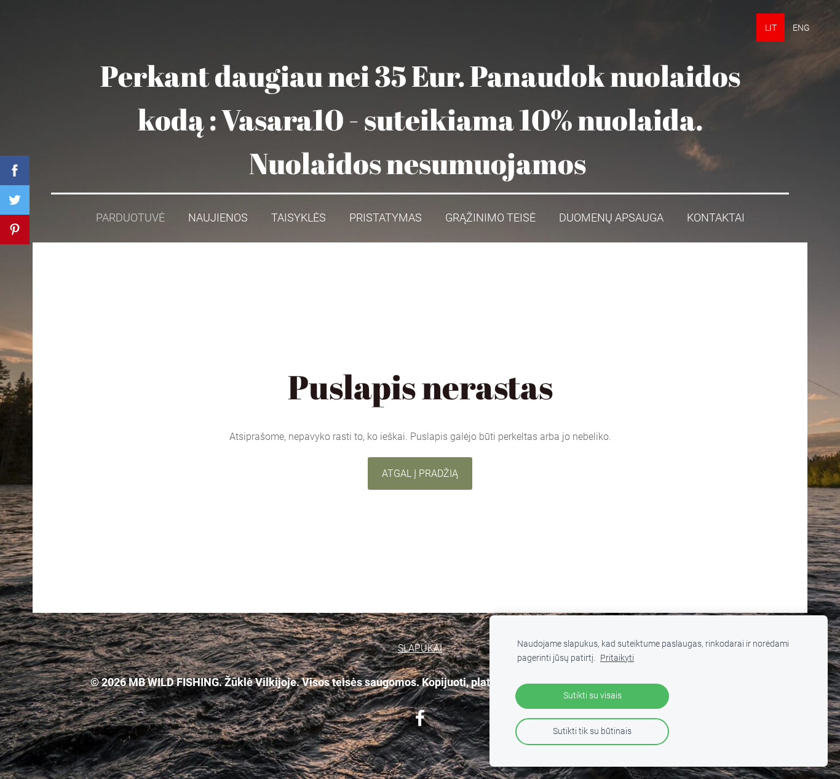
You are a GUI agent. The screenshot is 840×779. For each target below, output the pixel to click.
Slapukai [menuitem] (420, 648)
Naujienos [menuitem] (218, 218)
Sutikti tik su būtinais (592, 731)
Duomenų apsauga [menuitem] (611, 218)
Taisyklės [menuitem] (298, 218)
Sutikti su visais (592, 695)
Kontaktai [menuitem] (716, 218)
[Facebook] (420, 718)
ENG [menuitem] (801, 28)
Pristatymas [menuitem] (385, 218)
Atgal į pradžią (420, 473)
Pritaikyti (617, 658)
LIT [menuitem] (771, 28)
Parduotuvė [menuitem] (130, 218)
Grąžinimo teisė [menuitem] (490, 218)
